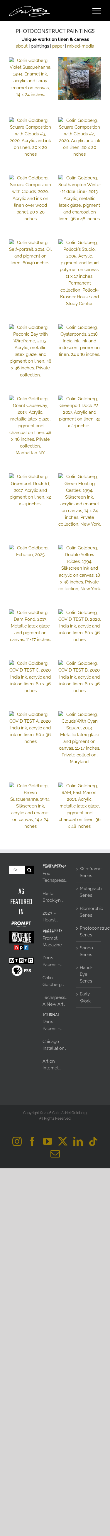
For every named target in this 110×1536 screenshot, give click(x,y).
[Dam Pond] (30, 626)
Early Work (85, 997)
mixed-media (80, 46)
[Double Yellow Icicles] (79, 568)
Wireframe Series (89, 872)
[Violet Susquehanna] (30, 77)
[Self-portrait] (30, 252)
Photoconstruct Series (89, 932)
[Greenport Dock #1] (30, 490)
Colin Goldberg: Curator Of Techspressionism (55, 981)
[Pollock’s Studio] (79, 273)
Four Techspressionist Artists (55, 877)
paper (58, 46)
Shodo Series (86, 951)
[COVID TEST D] (79, 626)
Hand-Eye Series (86, 974)
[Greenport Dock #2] (79, 412)
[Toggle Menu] (97, 11)
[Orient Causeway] (30, 426)
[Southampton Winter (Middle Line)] (79, 198)
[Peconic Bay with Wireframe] (30, 351)
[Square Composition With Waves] (79, 78)
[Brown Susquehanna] (30, 806)
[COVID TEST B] (79, 677)
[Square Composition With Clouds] (30, 198)
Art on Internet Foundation (54, 1065)
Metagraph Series (89, 892)
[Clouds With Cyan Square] (79, 738)
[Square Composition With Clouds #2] (79, 137)
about (22, 46)
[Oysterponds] (79, 341)
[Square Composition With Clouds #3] (30, 137)
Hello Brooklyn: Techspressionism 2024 (55, 897)
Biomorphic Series (89, 912)
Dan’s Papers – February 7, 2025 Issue (54, 961)
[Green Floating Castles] (79, 500)
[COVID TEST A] (30, 728)
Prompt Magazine (52, 942)
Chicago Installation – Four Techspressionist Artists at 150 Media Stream (55, 1045)
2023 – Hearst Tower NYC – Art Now (54, 917)
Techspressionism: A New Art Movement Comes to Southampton (55, 1001)
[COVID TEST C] (30, 677)
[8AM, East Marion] (79, 806)
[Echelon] (30, 551)
